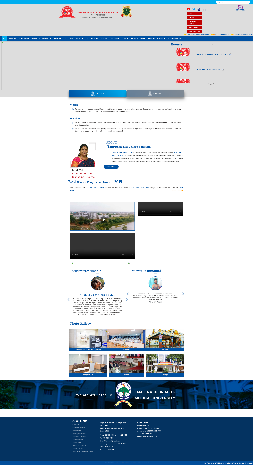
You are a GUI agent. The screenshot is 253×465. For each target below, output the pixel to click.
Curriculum (77, 426)
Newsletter (77, 438)
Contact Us (161, 38)
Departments (46, 38)
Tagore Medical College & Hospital (125, 457)
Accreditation (23, 38)
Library (124, 38)
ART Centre (151, 38)
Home (4, 38)
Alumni (191, 17)
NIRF (65, 38)
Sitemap (147, 457)
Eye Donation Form (205, 34)
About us (76, 420)
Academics (35, 38)
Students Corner (91, 38)
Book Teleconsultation (175, 38)
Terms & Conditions (80, 441)
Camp (142, 38)
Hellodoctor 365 (194, 31)
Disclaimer (140, 457)
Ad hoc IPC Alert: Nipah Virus (181, 34)
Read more (97, 309)
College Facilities (79, 429)
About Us (12, 38)
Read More (111, 166)
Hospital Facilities (79, 432)
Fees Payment (193, 27)
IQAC (71, 38)
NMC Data (134, 38)
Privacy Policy (78, 444)
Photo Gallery (78, 435)
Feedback (79, 38)
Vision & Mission (79, 423)
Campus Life (114, 38)
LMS (190, 13)
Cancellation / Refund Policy (83, 447)
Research (57, 38)
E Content (104, 38)
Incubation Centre (192, 22)
